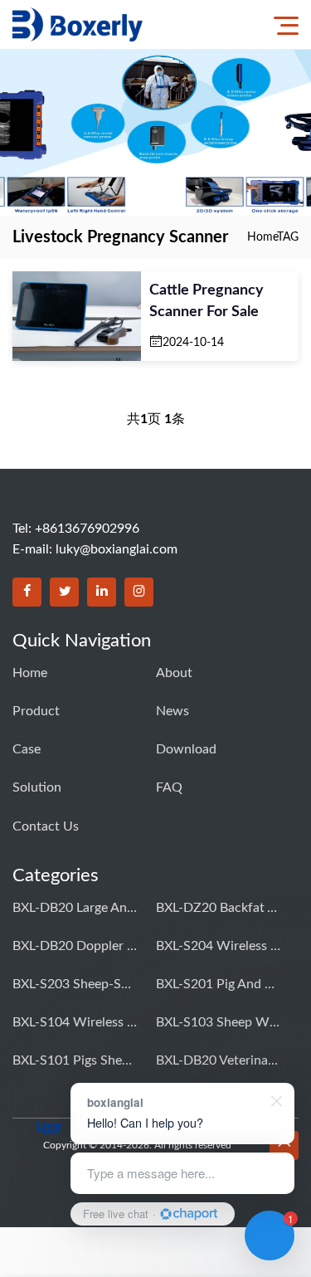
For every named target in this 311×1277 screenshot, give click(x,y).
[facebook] (26, 592)
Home (262, 237)
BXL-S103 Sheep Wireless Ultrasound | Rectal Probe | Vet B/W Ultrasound (218, 1022)
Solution (36, 787)
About (174, 673)
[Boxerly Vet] (77, 24)
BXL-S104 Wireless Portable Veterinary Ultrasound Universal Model (74, 1022)
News (172, 711)
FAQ (169, 787)
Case (26, 749)
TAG (288, 237)
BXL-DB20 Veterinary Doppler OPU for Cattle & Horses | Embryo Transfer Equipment (218, 1060)
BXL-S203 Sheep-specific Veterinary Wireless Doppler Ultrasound (74, 984)
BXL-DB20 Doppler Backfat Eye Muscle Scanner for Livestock (74, 946)
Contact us (45, 826)
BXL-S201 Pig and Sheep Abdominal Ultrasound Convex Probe (218, 984)
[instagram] (138, 592)
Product (36, 711)
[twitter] (64, 592)
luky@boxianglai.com (116, 549)
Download (186, 749)
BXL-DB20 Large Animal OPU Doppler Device (74, 907)
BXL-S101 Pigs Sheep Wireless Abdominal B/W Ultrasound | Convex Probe (74, 1060)
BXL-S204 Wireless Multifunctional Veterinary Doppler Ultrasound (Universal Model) (218, 946)
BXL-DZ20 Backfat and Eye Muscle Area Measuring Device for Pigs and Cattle (218, 907)
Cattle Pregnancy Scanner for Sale (206, 301)
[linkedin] (101, 592)
